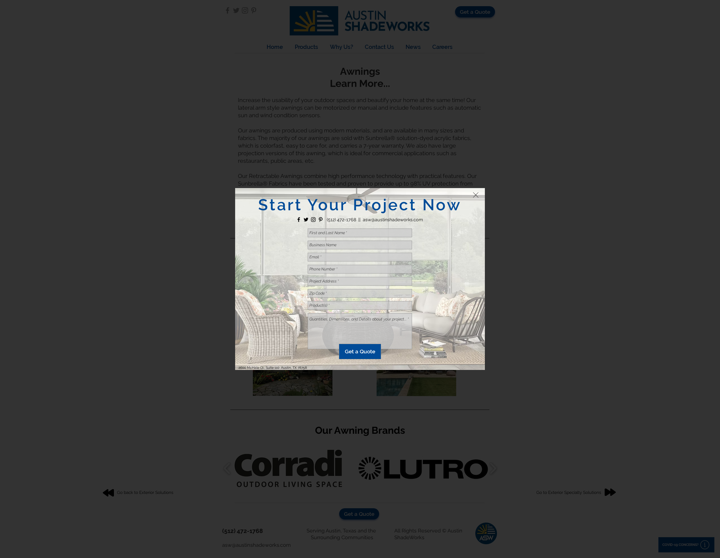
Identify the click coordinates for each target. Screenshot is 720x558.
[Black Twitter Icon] (306, 219)
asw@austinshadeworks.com (393, 219)
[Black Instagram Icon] (313, 219)
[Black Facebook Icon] (299, 219)
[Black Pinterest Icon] (321, 219)
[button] (475, 195)
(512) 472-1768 (341, 219)
